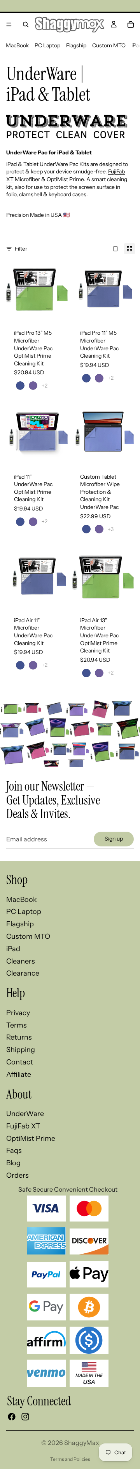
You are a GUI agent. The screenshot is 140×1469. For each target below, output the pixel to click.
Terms (16, 1025)
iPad (13, 949)
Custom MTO (109, 45)
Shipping (20, 1049)
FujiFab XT (23, 1126)
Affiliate (18, 1074)
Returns (19, 1037)
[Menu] (9, 24)
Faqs (14, 1151)
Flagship (76, 45)
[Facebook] (11, 1417)
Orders (17, 1175)
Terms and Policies (70, 1459)
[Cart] (130, 24)
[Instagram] (25, 1417)
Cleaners (20, 961)
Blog (13, 1163)
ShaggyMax (81, 1443)
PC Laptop (47, 45)
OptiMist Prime (30, 1138)
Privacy (18, 1013)
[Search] (25, 24)
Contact (19, 1062)
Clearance (22, 973)
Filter (21, 248)
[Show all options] (44, 385)
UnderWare (25, 1113)
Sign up (114, 838)
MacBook (17, 45)
